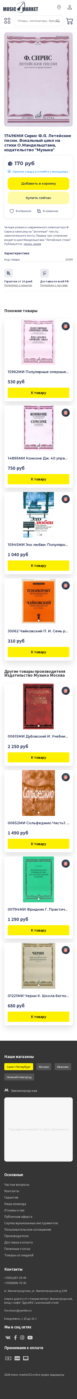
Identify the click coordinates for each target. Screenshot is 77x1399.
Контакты (11, 1191)
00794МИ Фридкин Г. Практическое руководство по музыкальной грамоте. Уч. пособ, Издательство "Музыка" (38, 909)
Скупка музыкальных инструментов (31, 1223)
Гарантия (11, 1197)
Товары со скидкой (18, 1255)
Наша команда (15, 1204)
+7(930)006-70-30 (15, 1283)
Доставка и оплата (18, 1242)
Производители (16, 1236)
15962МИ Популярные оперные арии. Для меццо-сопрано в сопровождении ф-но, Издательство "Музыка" (38, 372)
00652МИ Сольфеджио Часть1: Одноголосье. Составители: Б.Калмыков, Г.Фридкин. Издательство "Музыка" (38, 823)
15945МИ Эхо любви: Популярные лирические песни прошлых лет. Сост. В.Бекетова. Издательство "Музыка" (38, 545)
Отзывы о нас (14, 1210)
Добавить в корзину (38, 183)
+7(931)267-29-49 (15, 1278)
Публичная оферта (18, 1216)
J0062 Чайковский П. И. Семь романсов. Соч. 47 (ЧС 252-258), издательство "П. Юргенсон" (38, 631)
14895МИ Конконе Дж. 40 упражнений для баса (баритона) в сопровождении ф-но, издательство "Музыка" (38, 458)
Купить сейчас (38, 198)
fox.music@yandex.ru (18, 1310)
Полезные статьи (17, 1248)
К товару (38, 392)
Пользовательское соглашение (27, 1229)
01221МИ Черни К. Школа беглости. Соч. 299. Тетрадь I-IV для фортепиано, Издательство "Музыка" (38, 996)
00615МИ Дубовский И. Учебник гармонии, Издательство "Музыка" (38, 736)
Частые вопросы (16, 1184)
